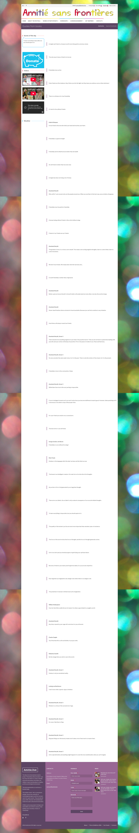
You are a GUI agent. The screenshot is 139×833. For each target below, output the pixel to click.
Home (24, 21)
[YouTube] (23, 5)
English (105, 5)
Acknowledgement (76, 21)
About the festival (34, 21)
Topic (73, 787)
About (85, 825)
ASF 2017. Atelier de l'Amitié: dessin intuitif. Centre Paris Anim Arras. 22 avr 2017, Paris (108, 781)
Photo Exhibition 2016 (95, 825)
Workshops (63, 21)
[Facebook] (26, 5)
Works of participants (50, 21)
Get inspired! (89, 21)
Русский (98, 5)
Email (73, 780)
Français (91, 5)
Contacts (99, 21)
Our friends (106, 825)
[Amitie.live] (68, 12)
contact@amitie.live (81, 5)
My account (113, 5)
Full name (74, 773)
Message (74, 795)
